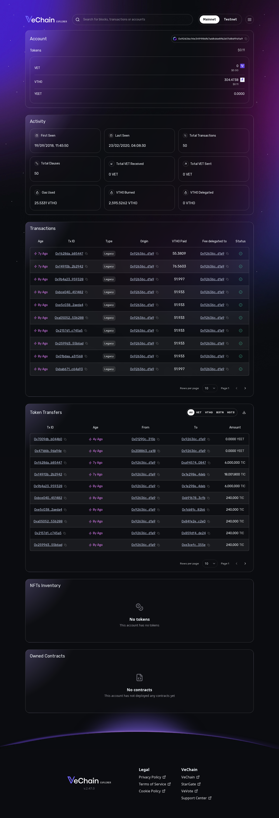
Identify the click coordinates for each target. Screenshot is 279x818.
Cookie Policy (150, 791)
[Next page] (245, 388)
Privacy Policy (150, 777)
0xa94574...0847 (193, 463)
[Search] (77, 19)
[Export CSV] (244, 412)
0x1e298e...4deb (193, 474)
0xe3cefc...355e (194, 545)
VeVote (187, 791)
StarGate (188, 784)
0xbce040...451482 (69, 292)
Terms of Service (152, 784)
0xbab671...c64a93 (69, 369)
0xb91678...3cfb (193, 498)
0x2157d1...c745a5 (69, 331)
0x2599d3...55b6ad (69, 343)
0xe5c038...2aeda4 (69, 305)
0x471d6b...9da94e (48, 451)
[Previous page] (236, 388)
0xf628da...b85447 (69, 254)
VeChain (188, 777)
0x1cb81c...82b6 (193, 510)
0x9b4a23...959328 (69, 279)
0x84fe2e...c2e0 (194, 521)
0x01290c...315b (143, 439)
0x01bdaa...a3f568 (69, 356)
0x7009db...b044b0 (48, 439)
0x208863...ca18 (143, 451)
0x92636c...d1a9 (142, 254)
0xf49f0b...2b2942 (69, 266)
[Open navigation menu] (249, 19)
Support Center (194, 798)
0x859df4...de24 (194, 533)
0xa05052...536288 (69, 318)
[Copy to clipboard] (246, 38)
